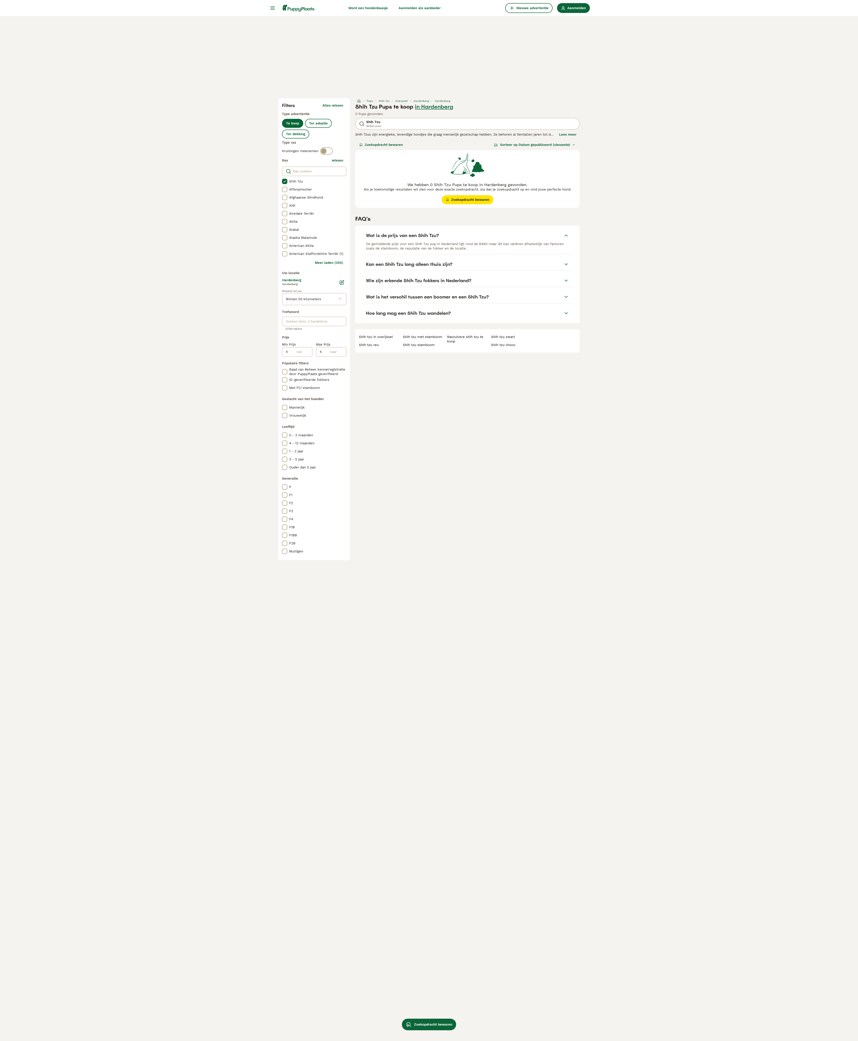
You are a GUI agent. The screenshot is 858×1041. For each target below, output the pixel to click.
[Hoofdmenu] (272, 8)
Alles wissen (332, 105)
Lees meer (567, 134)
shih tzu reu (369, 345)
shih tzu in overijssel (376, 337)
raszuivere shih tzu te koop (465, 339)
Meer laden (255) (329, 263)
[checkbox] (284, 181)
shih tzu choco (503, 345)
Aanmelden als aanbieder (420, 8)
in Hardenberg (434, 107)
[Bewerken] (341, 282)
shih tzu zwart (503, 337)
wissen (337, 160)
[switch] (326, 151)
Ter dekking (295, 134)
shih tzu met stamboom (422, 337)
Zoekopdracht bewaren (384, 145)
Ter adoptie (318, 123)
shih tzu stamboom (419, 345)
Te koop (292, 123)
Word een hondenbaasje (368, 8)
